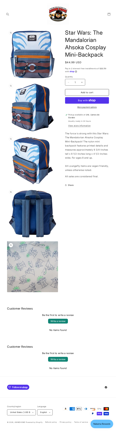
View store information (79, 125)
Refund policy (51, 422)
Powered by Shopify (34, 422)
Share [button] (71, 185)
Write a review (58, 321)
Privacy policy (65, 422)
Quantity (69, 77)
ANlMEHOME (20, 422)
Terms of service (81, 422)
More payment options (87, 107)
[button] (8, 14)
